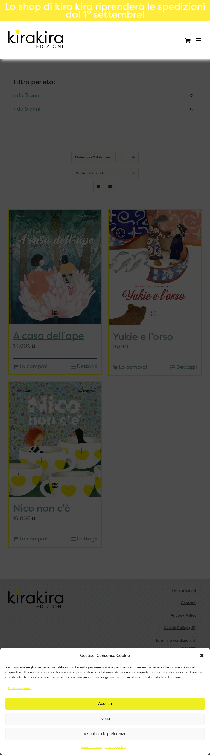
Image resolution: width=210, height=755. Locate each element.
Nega (105, 718)
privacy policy (115, 747)
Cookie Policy (91, 747)
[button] (202, 655)
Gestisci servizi (19, 688)
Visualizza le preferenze (105, 733)
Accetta (105, 703)
